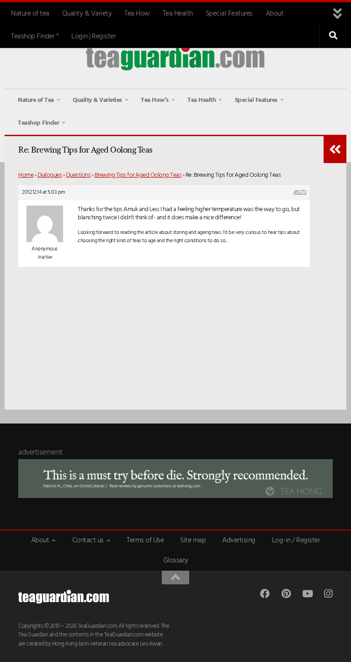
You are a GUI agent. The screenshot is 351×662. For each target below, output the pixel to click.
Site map (193, 540)
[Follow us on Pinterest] (286, 593)
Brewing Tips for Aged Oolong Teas (138, 175)
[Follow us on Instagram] (328, 593)
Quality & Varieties (97, 100)
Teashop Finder (38, 123)
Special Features (229, 14)
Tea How (137, 14)
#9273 (300, 192)
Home (25, 175)
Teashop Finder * (34, 36)
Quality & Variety (87, 14)
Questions (78, 175)
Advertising (238, 540)
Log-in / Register (296, 540)
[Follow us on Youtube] (307, 593)
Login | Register (93, 36)
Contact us (88, 540)
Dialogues (49, 175)
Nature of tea (30, 14)
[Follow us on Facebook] (265, 593)
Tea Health (178, 14)
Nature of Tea (36, 100)
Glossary (175, 561)
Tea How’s (155, 100)
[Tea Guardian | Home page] (175, 56)
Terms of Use (145, 540)
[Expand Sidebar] (335, 149)
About (275, 14)
